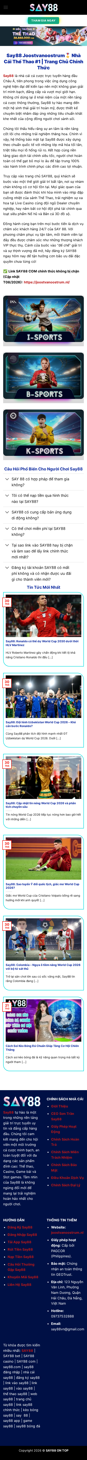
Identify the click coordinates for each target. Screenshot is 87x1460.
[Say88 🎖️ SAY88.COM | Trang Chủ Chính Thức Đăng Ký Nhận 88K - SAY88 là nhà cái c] (43, 7)
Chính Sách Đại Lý (65, 1185)
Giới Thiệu (59, 1106)
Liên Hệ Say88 (19, 1284)
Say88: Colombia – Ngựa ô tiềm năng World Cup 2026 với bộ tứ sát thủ (43, 966)
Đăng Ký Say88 (20, 1227)
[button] (5, 7)
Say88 (8, 76)
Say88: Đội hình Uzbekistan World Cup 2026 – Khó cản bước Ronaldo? (41, 724)
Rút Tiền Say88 (20, 1249)
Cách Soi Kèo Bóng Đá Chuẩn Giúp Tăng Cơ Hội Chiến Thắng (42, 1047)
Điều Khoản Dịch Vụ (67, 1178)
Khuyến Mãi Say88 (23, 1277)
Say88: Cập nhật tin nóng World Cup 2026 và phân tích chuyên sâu (41, 805)
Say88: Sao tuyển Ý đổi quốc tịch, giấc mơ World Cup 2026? (42, 886)
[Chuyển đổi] (7, 479)
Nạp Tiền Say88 (21, 1257)
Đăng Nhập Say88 (22, 1234)
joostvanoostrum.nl (67, 1232)
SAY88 (27, 1350)
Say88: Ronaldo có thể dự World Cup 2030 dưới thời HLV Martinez (42, 643)
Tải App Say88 (19, 1242)
